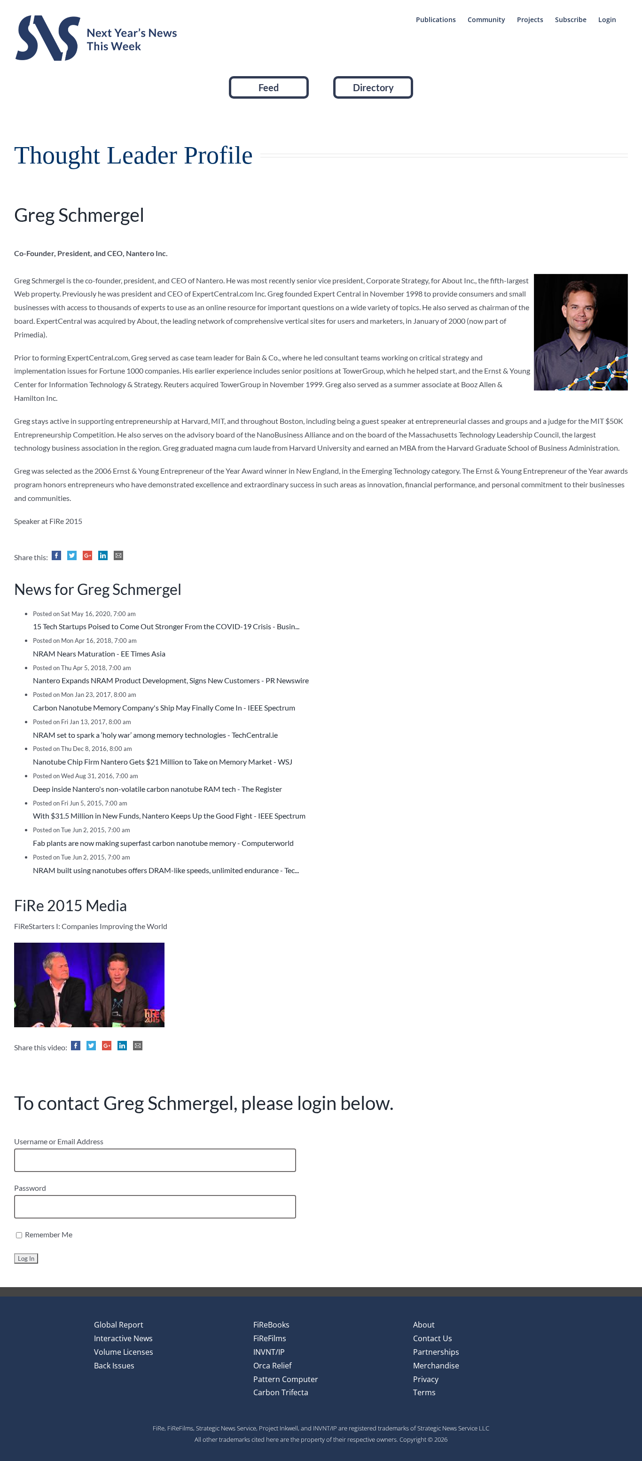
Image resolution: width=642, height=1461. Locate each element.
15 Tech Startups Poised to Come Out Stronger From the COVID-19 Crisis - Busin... (166, 626)
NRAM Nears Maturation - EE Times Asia (99, 653)
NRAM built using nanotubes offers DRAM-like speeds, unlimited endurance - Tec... (166, 870)
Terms (424, 1392)
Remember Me (47, 1234)
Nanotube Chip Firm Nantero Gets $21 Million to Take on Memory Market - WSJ (162, 761)
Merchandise (436, 1365)
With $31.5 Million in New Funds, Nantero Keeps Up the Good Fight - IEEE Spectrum (169, 815)
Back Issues (114, 1365)
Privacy (425, 1379)
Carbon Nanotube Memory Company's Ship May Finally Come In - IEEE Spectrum (164, 707)
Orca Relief (272, 1365)
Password (30, 1187)
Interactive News (123, 1338)
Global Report (118, 1325)
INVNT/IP (269, 1352)
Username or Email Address (58, 1141)
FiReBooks (271, 1325)
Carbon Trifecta (280, 1392)
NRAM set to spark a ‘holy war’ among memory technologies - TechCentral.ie (155, 734)
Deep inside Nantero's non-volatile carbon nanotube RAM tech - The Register (157, 788)
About (424, 1325)
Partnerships (436, 1352)
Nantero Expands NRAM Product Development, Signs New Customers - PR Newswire (171, 680)
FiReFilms (269, 1338)
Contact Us (432, 1338)
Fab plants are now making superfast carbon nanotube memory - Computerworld (163, 842)
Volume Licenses (123, 1352)
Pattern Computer (285, 1379)
